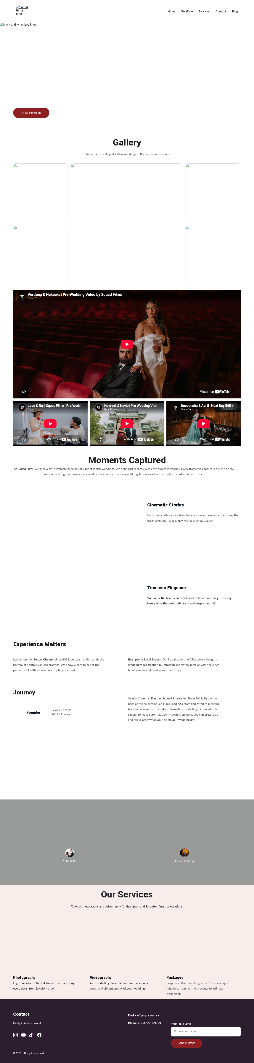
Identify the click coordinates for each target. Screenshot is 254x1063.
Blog (235, 11)
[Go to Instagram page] (15, 1035)
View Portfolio (31, 112)
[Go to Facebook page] (39, 1035)
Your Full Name (181, 1023)
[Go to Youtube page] (23, 1035)
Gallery (127, 142)
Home (171, 11)
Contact (221, 11)
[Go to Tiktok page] (31, 1035)
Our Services (127, 894)
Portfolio (187, 11)
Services (204, 11)
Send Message (187, 1043)
